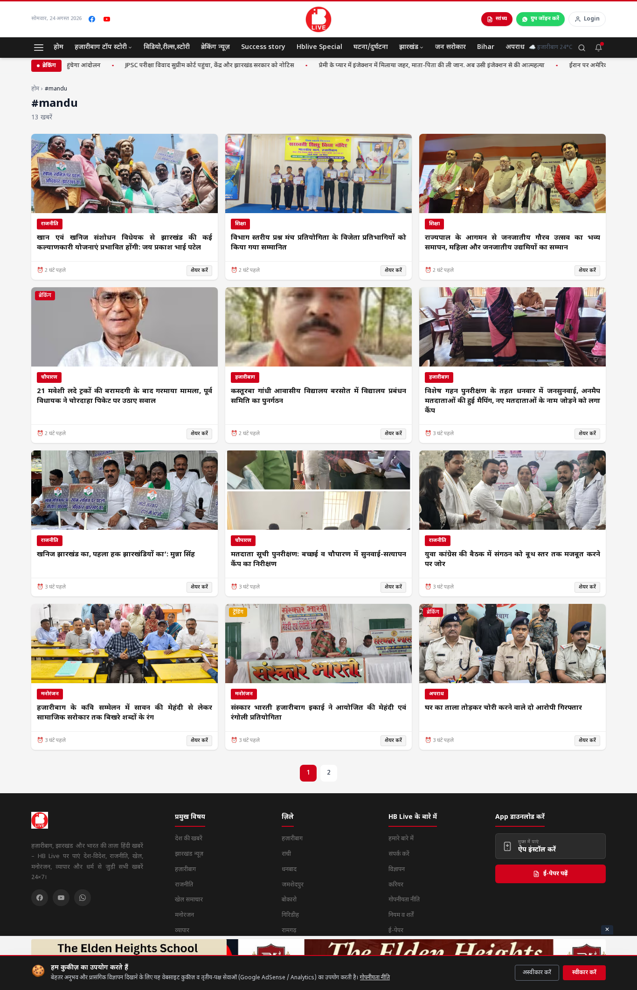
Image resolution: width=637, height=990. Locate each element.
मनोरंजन (184, 915)
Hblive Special (319, 47)
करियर (395, 885)
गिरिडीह (290, 915)
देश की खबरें (188, 839)
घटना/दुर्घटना (370, 47)
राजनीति (184, 885)
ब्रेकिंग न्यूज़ (215, 47)
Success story (263, 47)
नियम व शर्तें (401, 915)
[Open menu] (38, 47)
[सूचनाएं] (598, 47)
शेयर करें (199, 270)
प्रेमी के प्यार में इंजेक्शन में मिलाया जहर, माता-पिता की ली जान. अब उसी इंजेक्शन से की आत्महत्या (408, 65)
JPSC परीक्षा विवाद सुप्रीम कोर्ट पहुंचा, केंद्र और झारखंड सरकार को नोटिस (186, 65)
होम (58, 47)
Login (592, 19)
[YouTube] (106, 19)
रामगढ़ (289, 931)
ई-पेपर (395, 931)
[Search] (581, 47)
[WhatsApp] (82, 897)
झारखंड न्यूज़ (189, 854)
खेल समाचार (189, 900)
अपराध (515, 47)
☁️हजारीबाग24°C (550, 47)
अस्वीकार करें (537, 972)
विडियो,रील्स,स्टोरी (167, 47)
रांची (286, 854)
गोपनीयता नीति (375, 978)
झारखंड (408, 47)
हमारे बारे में (401, 839)
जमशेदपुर (293, 885)
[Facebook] (91, 19)
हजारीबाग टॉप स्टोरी (101, 47)
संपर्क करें (398, 854)
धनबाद (289, 869)
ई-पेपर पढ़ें (555, 874)
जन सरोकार (450, 47)
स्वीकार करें (584, 972)
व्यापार (182, 931)
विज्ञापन (396, 869)
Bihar (485, 47)
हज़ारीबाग (185, 869)
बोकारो (289, 900)
